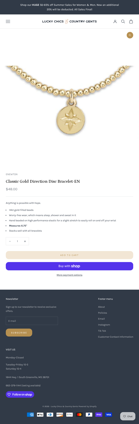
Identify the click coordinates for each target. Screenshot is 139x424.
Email (101, 318)
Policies (102, 312)
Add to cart (69, 255)
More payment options (69, 274)
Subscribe (19, 332)
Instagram (104, 324)
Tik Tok (102, 330)
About (101, 306)
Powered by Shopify (87, 406)
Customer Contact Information (115, 336)
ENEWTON (12, 174)
